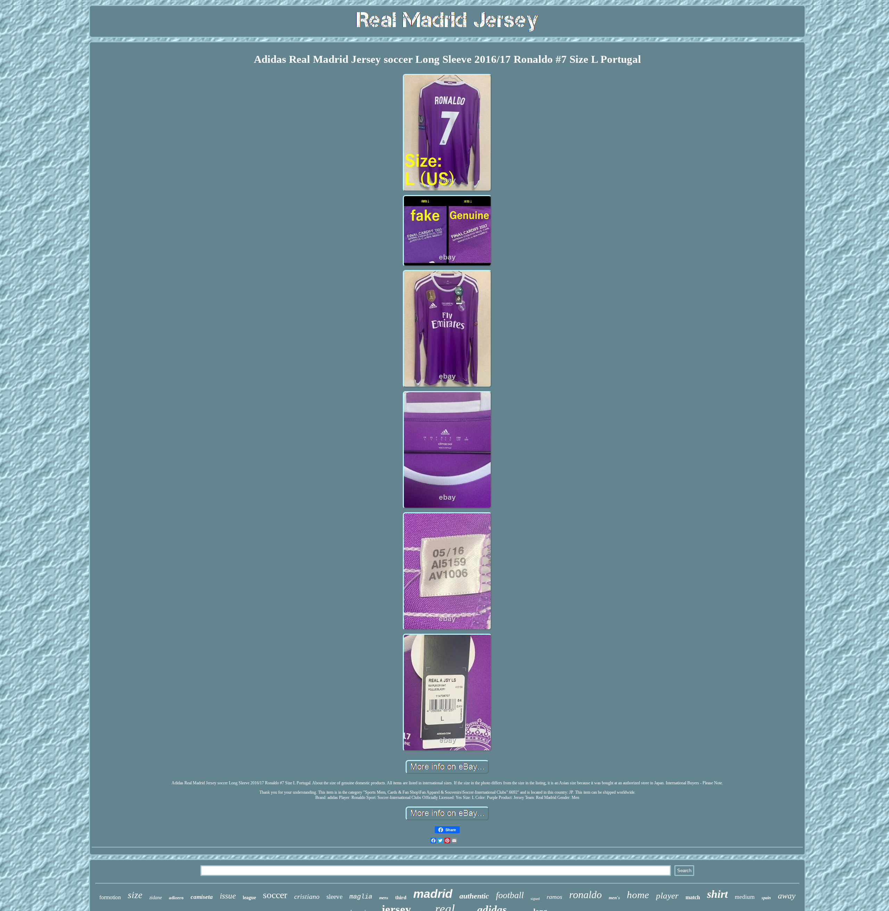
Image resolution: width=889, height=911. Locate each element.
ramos (554, 896)
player (667, 895)
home (638, 894)
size (135, 895)
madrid (432, 893)
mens (383, 897)
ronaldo (585, 894)
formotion (110, 897)
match (693, 897)
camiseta (202, 897)
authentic (474, 896)
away (787, 895)
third (400, 897)
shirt (717, 894)
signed (535, 899)
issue (228, 896)
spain (766, 897)
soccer (275, 894)
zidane (155, 897)
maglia (360, 897)
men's (614, 897)
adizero (176, 897)
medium (745, 897)
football (510, 895)
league (249, 897)
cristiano (306, 896)
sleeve (334, 896)
